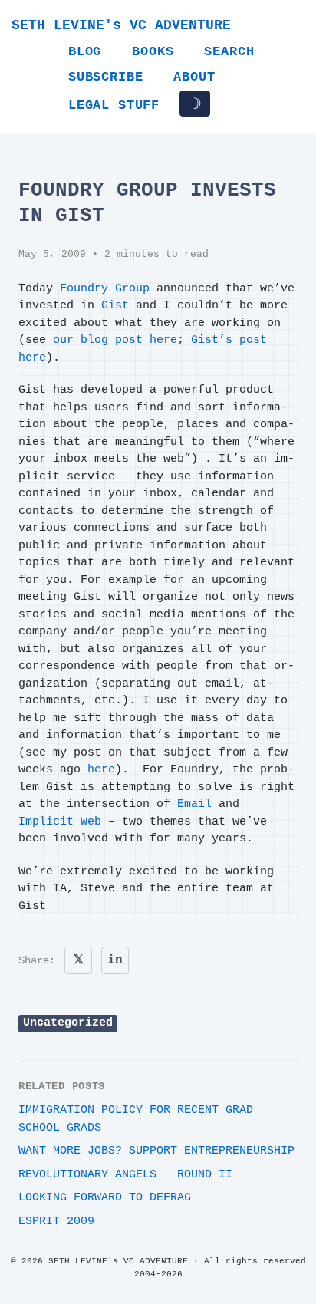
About (194, 77)
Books (152, 51)
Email (194, 804)
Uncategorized (68, 1022)
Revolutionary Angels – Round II (125, 1174)
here (101, 769)
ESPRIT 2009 (56, 1221)
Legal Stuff (114, 105)
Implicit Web (59, 821)
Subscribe (105, 77)
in (115, 960)
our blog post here (115, 340)
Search (229, 51)
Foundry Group (105, 288)
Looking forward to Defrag (104, 1197)
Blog (84, 51)
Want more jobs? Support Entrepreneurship (156, 1150)
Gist (115, 305)
